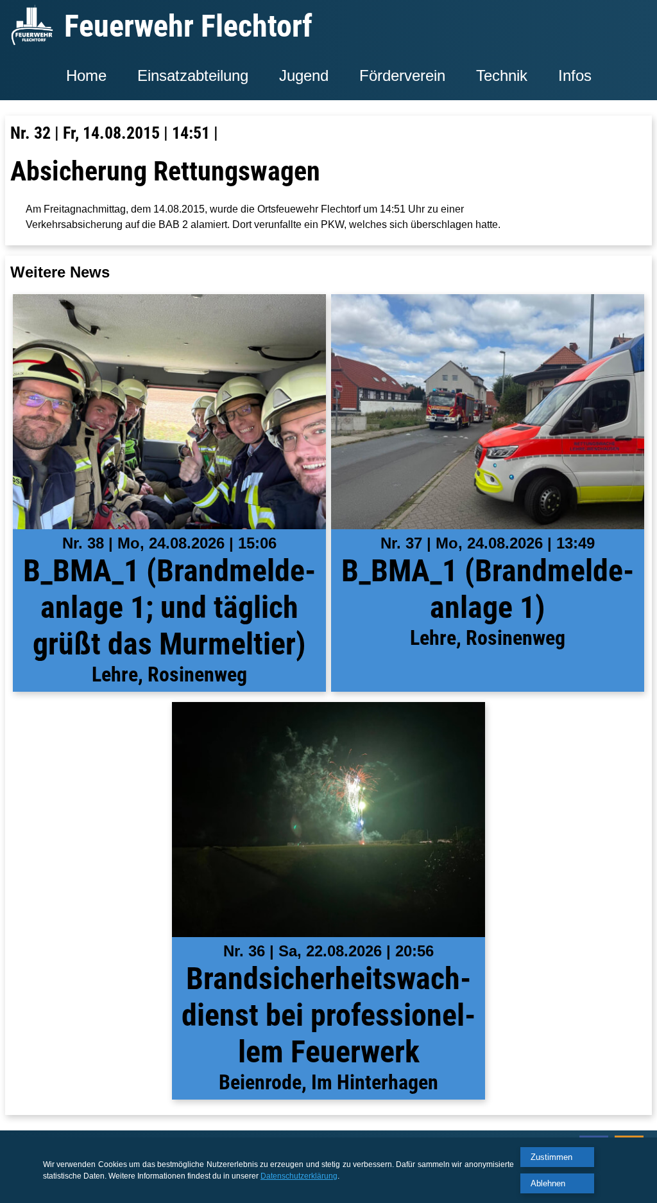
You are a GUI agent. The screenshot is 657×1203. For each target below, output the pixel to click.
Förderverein (402, 75)
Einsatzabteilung (192, 75)
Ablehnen (548, 1183)
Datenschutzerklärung (298, 1176)
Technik (501, 75)
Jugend (303, 75)
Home (86, 75)
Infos (575, 75)
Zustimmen (551, 1157)
